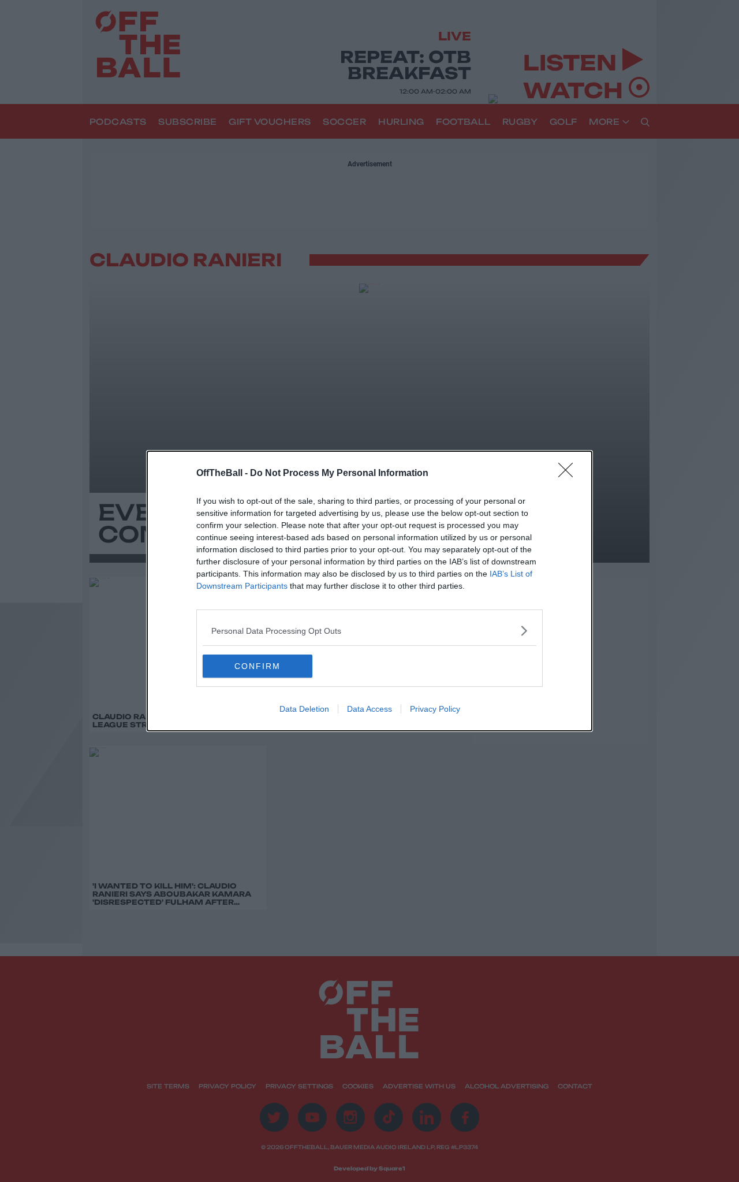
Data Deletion (304, 708)
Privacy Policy (435, 708)
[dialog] (369, 591)
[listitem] (369, 631)
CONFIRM (257, 666)
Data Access (369, 708)
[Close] (569, 474)
